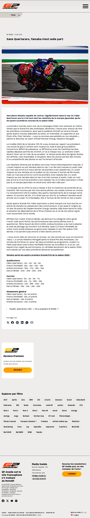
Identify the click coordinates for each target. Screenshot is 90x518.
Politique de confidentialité (35, 512)
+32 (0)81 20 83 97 (39, 479)
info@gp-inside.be (39, 476)
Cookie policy (50, 512)
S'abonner (72, 474)
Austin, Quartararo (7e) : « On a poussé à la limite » (34, 309)
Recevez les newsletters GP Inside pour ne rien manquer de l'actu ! (74, 466)
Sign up (4, 512)
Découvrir (18, 370)
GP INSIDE (10, 34)
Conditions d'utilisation (16, 512)
